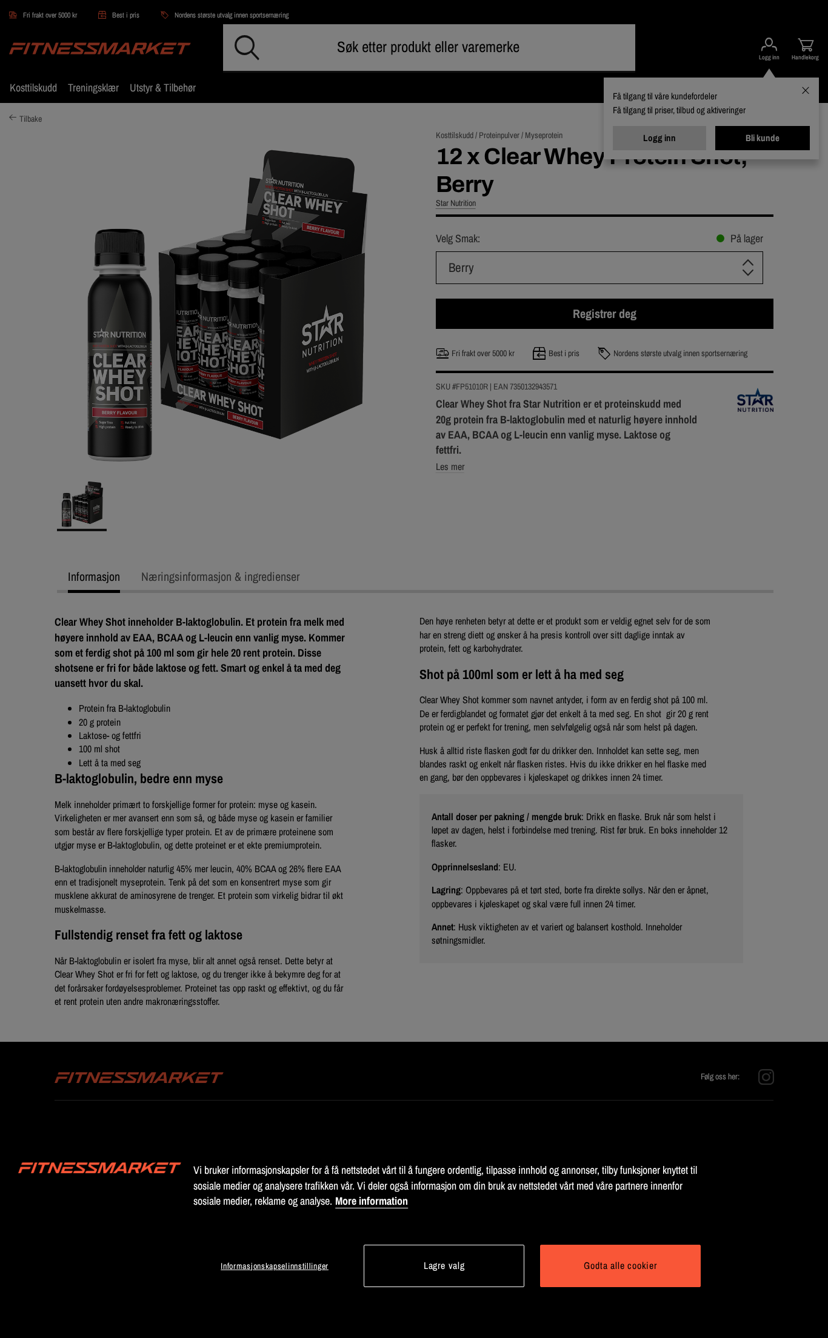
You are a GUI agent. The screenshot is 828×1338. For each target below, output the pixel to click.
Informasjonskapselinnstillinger (275, 1265)
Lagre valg (444, 1265)
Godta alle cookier (620, 1265)
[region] (414, 1226)
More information (371, 1200)
